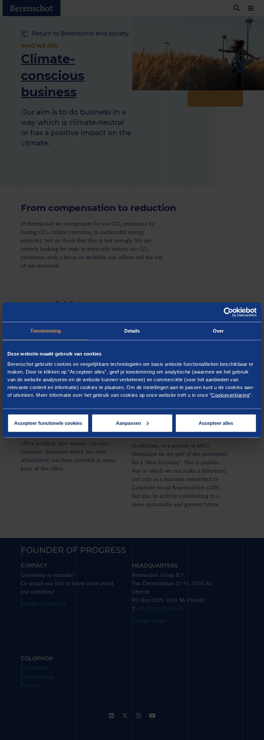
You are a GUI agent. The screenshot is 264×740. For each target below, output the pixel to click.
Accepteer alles (216, 422)
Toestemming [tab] (45, 331)
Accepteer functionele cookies (48, 422)
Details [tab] (132, 331)
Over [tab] (218, 331)
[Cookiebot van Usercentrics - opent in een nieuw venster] (228, 312)
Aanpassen (128, 422)
